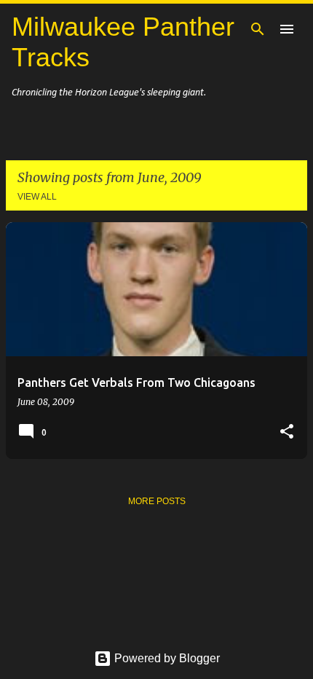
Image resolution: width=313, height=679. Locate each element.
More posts (157, 501)
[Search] (257, 29)
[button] (287, 432)
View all (37, 197)
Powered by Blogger (165, 658)
